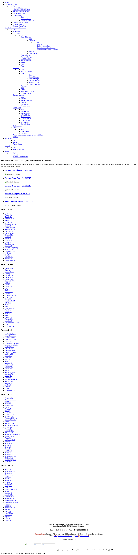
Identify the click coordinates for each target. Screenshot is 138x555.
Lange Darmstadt (10, 336)
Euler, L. (7, 306)
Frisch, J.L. (8, 317)
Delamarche (9, 292)
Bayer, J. (7, 220)
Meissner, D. (9, 363)
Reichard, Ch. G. (10, 420)
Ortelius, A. (8, 387)
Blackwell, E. (9, 231)
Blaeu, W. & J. (9, 233)
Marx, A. (8, 359)
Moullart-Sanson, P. (11, 379)
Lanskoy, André (10, 338)
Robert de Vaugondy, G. (12, 434)
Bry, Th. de (8, 255)
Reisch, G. (8, 422)
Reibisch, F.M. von (11, 418)
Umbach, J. (8, 484)
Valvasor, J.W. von (11, 489)
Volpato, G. (8, 493)
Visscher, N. (9, 491)
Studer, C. (8, 477)
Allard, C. (8, 213)
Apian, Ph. (8, 215)
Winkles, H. (8, 509)
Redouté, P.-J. (9, 416)
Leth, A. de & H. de (11, 345)
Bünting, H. (8, 258)
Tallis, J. (7, 482)
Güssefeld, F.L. (10, 326)
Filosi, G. (8, 313)
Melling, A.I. (9, 365)
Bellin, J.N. (8, 222)
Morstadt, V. (9, 374)
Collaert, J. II (9, 279)
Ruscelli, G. (8, 441)
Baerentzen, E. (9, 218)
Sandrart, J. (8, 443)
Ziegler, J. (8, 520)
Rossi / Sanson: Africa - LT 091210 (19, 201)
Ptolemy (7, 411)
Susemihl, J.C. (9, 480)
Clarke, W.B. (9, 277)
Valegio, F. (8, 486)
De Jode (7, 290)
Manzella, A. (9, 358)
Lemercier (8, 341)
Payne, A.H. (9, 398)
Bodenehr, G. (9, 238)
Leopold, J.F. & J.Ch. (12, 343)
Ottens (7, 388)
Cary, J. (7, 270)
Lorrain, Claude (10, 350)
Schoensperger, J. (10, 460)
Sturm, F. (8, 478)
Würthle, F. (8, 515)
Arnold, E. (8, 217)
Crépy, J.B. (8, 286)
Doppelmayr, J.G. (10, 295)
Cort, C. (7, 283)
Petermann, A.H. (10, 400)
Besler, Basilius (10, 228)
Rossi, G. (8, 438)
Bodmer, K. (8, 240)
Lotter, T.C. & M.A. (11, 352)
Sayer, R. (8, 449)
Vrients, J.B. (9, 495)
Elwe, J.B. (8, 299)
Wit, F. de (8, 511)
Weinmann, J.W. (10, 507)
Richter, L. (8, 429)
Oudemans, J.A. (10, 390)
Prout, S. (7, 407)
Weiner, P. (8, 506)
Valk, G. (7, 487)
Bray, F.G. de (9, 249)
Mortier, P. (8, 377)
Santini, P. (8, 447)
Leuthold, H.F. (9, 347)
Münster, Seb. (9, 381)
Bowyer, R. (8, 246)
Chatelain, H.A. (10, 275)
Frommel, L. (9, 319)
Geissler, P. (8, 321)
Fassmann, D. (9, 308)
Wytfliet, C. (8, 516)
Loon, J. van (9, 348)
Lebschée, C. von (10, 339)
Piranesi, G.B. (9, 405)
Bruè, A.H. (8, 253)
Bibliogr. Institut (10, 229)
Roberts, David (10, 436)
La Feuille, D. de (10, 334)
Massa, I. (8, 361)
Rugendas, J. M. (10, 440)
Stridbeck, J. (9, 475)
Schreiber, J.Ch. (10, 461)
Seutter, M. (8, 473)
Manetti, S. (8, 356)
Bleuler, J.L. (9, 235)
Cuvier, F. (8, 288)
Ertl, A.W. (8, 303)
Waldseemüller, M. (11, 500)
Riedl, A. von (9, 432)
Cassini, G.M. (9, 272)
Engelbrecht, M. (10, 301)
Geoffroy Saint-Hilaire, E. (13, 323)
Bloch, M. (8, 237)
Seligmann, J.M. (10, 471)
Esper (6, 304)
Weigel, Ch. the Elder (12, 502)
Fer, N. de (8, 310)
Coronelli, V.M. (10, 281)
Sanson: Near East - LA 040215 (18, 178)
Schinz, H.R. (9, 458)
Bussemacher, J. (10, 260)
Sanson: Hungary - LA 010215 (17, 194)
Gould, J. (8, 324)
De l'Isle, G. (9, 293)
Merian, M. (8, 368)
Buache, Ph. (9, 257)
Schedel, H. (8, 451)
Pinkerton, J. (9, 403)
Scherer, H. (8, 454)
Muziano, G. (9, 383)
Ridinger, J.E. (9, 431)
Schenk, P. (8, 452)
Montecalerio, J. (10, 372)
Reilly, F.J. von (9, 423)
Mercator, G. (9, 367)
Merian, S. (8, 370)
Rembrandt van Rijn (11, 425)
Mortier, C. (8, 376)
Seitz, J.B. (8, 469)
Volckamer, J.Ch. (10, 497)
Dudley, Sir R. (9, 297)
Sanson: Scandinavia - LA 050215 (19, 170)
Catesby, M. (9, 274)
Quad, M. (8, 412)
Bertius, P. (8, 226)
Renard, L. (8, 427)
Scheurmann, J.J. (10, 456)
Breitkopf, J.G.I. (10, 251)
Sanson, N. (8, 445)
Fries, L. (7, 315)
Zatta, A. (7, 518)
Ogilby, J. (8, 385)
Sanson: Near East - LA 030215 (18, 186)
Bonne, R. (8, 242)
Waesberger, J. (9, 498)
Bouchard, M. (9, 244)
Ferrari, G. (8, 312)
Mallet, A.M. (9, 354)
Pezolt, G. (8, 402)
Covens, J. (8, 284)
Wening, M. (8, 504)
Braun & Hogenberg (11, 248)
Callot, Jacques (9, 268)
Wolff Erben (9, 513)
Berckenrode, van (10, 224)
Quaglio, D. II (9, 414)
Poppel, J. (8, 409)
